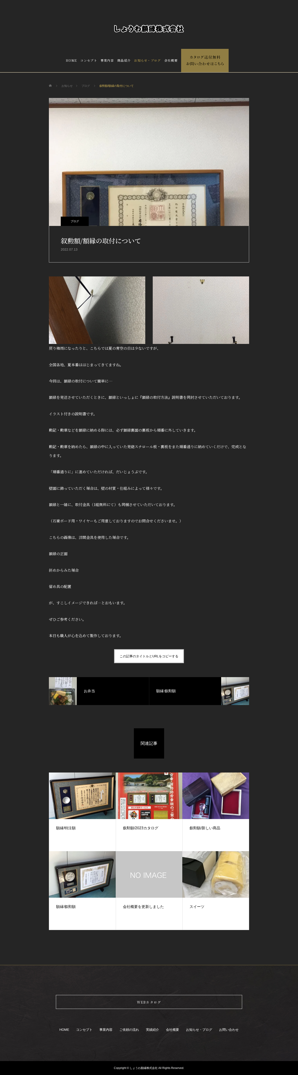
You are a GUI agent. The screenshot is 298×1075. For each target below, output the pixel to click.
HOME (71, 60)
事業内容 (107, 60)
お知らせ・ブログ (147, 60)
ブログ (75, 221)
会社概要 (171, 60)
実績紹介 (152, 1029)
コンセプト (88, 60)
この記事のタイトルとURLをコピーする (149, 656)
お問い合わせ (229, 1029)
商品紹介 (124, 60)
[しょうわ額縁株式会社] (149, 29)
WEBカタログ (149, 1002)
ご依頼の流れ (129, 1029)
